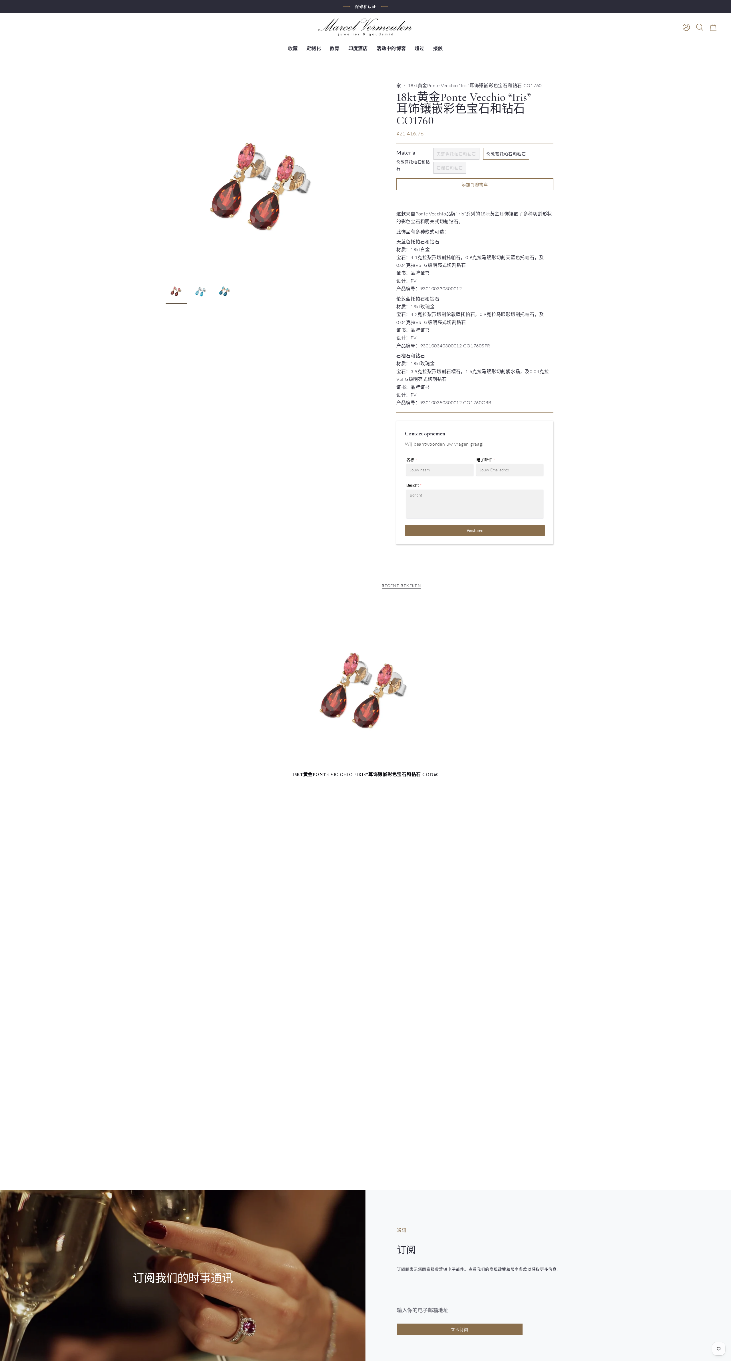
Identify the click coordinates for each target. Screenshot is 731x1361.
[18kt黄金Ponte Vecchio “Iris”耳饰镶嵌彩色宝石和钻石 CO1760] (365, 684)
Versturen (475, 530)
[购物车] (713, 27)
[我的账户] (686, 27)
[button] (699, 27)
